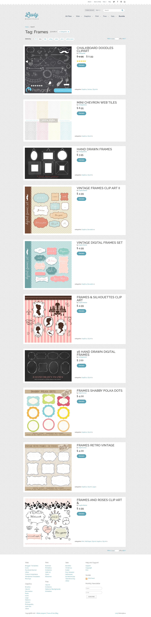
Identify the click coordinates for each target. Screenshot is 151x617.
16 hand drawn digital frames (96, 353)
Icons (27, 568)
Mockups (28, 578)
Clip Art (94, 89)
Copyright (89, 568)
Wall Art (47, 572)
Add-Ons (28, 606)
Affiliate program (41, 613)
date (40, 39)
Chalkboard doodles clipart (95, 49)
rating (50, 39)
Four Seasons (69, 572)
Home (27, 27)
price (62, 39)
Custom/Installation (31, 574)
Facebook (117, 2)
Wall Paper (88, 541)
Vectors (89, 89)
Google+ (125, 2)
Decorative (90, 229)
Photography (29, 604)
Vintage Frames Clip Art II (98, 188)
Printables (48, 568)
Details (81, 65)
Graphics (84, 89)
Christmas (68, 568)
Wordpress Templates (32, 576)
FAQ (87, 570)
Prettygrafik (81, 53)
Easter (67, 570)
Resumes (48, 576)
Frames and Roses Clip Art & (99, 501)
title (45, 39)
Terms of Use (51, 613)
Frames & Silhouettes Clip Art (99, 298)
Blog (57, 613)
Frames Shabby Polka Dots (99, 390)
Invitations (48, 570)
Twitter (114, 1)
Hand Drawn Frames (94, 149)
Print (83, 541)
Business (48, 565)
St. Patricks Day (70, 576)
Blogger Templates (31, 565)
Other (27, 572)
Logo (93, 487)
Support (88, 565)
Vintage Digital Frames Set (100, 242)
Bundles (68, 565)
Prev (108, 38)
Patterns (27, 600)
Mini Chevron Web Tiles (97, 102)
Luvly (116, 613)
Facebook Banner (31, 570)
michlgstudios (82, 105)
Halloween (69, 574)
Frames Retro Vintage (95, 445)
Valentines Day (70, 578)
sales (56, 39)
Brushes (27, 587)
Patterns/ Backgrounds (52, 589)
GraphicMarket (82, 190)
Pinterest (121, 1)
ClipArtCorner (82, 393)
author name (70, 39)
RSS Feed (91, 578)
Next (124, 38)
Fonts (27, 593)
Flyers (47, 574)
